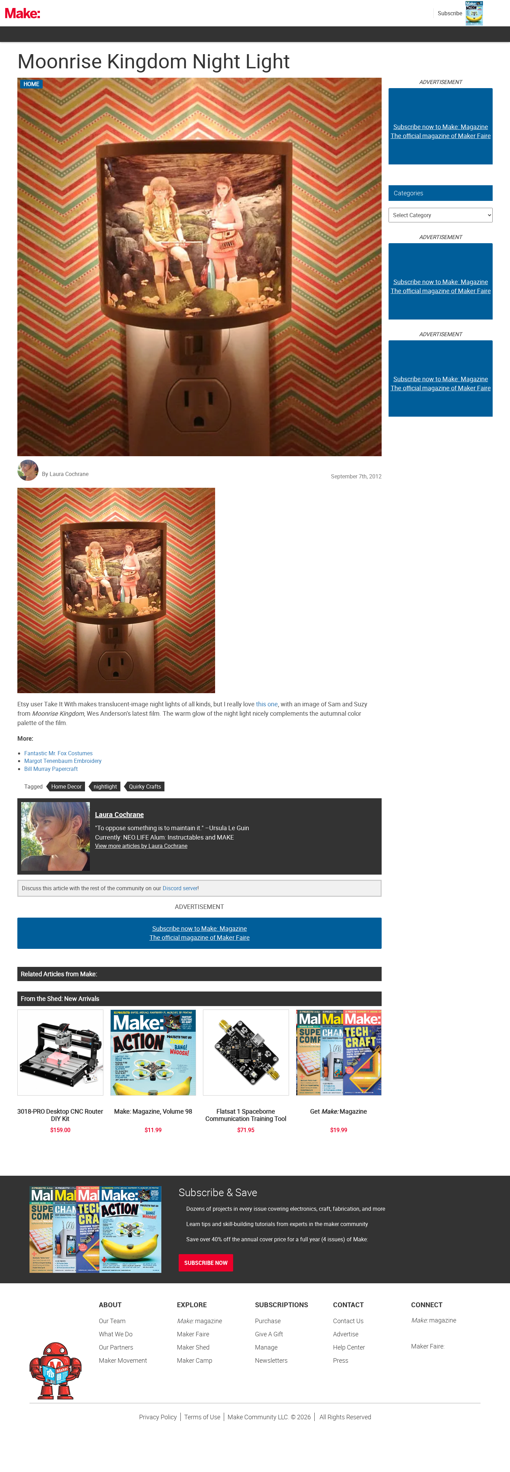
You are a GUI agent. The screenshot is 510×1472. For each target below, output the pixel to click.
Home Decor (66, 786)
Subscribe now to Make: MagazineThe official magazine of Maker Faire (200, 933)
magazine (199, 1321)
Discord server (180, 888)
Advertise (345, 1334)
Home (31, 84)
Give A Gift (269, 1334)
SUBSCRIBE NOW (206, 1263)
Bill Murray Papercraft (51, 769)
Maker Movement (123, 1360)
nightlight (105, 786)
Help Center (349, 1347)
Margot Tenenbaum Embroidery (63, 761)
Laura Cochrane (119, 814)
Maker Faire (193, 1334)
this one (267, 704)
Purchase (268, 1321)
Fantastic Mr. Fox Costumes (58, 753)
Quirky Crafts (145, 786)
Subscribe (450, 13)
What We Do (116, 1334)
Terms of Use (202, 1417)
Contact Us (348, 1321)
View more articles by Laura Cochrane (141, 846)
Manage (266, 1347)
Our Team (112, 1321)
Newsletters (271, 1360)
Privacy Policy (158, 1417)
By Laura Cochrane (65, 474)
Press (340, 1360)
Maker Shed (193, 1347)
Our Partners (116, 1347)
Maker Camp (194, 1360)
